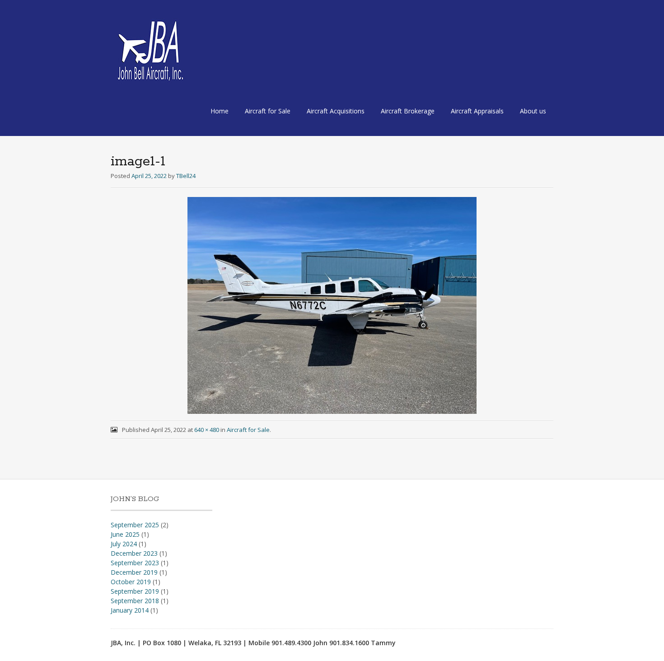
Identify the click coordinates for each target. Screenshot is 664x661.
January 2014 (130, 610)
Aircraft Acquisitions (336, 111)
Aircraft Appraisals (477, 111)
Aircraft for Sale (267, 111)
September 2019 (135, 591)
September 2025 (135, 524)
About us (533, 111)
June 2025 (125, 534)
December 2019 (134, 572)
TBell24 (186, 176)
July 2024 (124, 543)
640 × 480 (206, 430)
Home (219, 111)
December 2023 (134, 553)
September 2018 (135, 600)
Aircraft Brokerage (408, 111)
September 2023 (135, 562)
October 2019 (131, 581)
